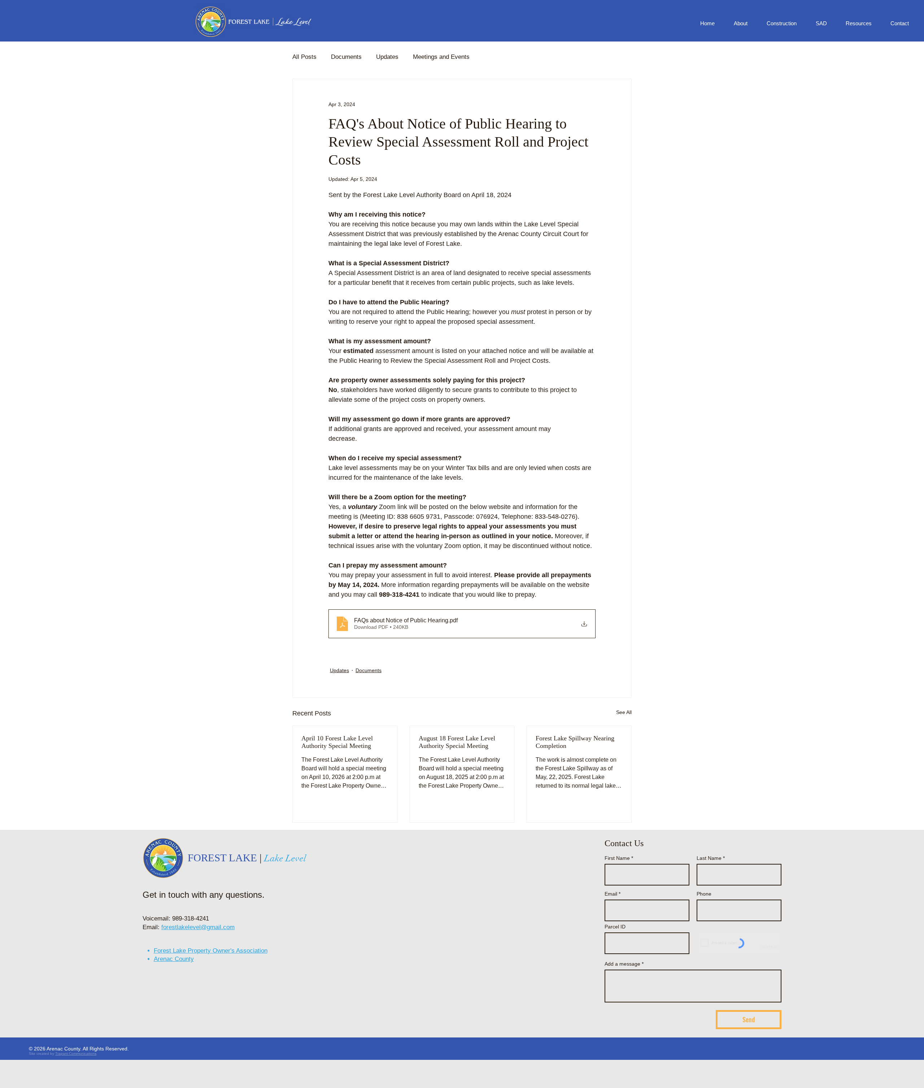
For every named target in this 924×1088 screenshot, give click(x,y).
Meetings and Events (441, 56)
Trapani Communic (70, 1054)
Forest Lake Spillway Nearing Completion (575, 742)
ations (91, 1054)
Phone (704, 893)
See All (624, 712)
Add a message (622, 963)
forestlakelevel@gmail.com (198, 927)
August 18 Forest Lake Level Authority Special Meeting (457, 742)
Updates (387, 56)
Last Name (709, 858)
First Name (617, 858)
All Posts (304, 56)
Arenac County (174, 959)
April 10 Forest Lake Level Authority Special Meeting (337, 742)
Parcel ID (615, 926)
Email (611, 893)
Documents (346, 56)
